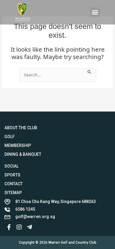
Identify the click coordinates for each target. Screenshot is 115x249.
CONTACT (13, 183)
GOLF (9, 136)
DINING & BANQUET (22, 154)
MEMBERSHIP (17, 145)
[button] (95, 12)
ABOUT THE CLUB (20, 127)
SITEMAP (13, 192)
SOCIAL (11, 166)
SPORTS (12, 175)
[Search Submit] (89, 71)
